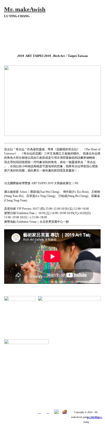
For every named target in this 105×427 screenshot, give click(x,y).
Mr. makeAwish (24, 9)
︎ (39, 411)
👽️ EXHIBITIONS (94, 417)
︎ (48, 411)
